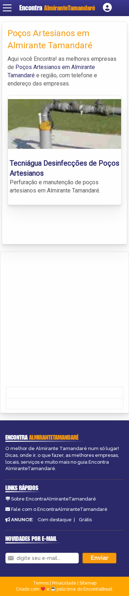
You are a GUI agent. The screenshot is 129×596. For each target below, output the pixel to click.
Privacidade (64, 583)
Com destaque (55, 519)
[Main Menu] (7, 8)
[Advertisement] (64, 319)
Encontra (31, 8)
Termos (41, 583)
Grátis (85, 519)
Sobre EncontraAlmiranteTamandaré (53, 499)
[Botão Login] (107, 7)
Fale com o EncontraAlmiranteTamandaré (59, 509)
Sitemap (88, 583)
